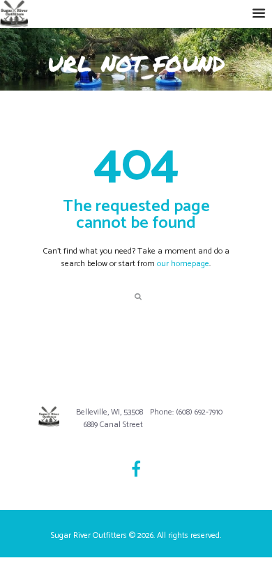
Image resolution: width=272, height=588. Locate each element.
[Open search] (137, 295)
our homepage (183, 263)
